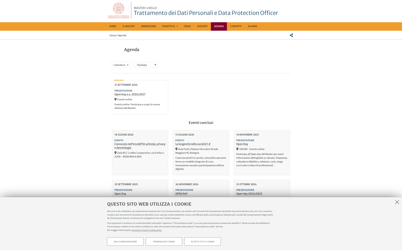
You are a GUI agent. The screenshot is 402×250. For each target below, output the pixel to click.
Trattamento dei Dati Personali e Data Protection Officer (206, 11)
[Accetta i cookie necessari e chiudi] (397, 202)
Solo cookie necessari (125, 241)
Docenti (202, 26)
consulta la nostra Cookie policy (147, 230)
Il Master (129, 26)
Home (112, 26)
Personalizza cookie (164, 241)
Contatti (236, 26)
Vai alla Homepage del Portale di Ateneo (118, 10)
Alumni (252, 26)
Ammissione (148, 26)
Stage (187, 26)
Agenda (219, 26)
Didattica (168, 26)
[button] (291, 35)
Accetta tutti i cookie (202, 241)
